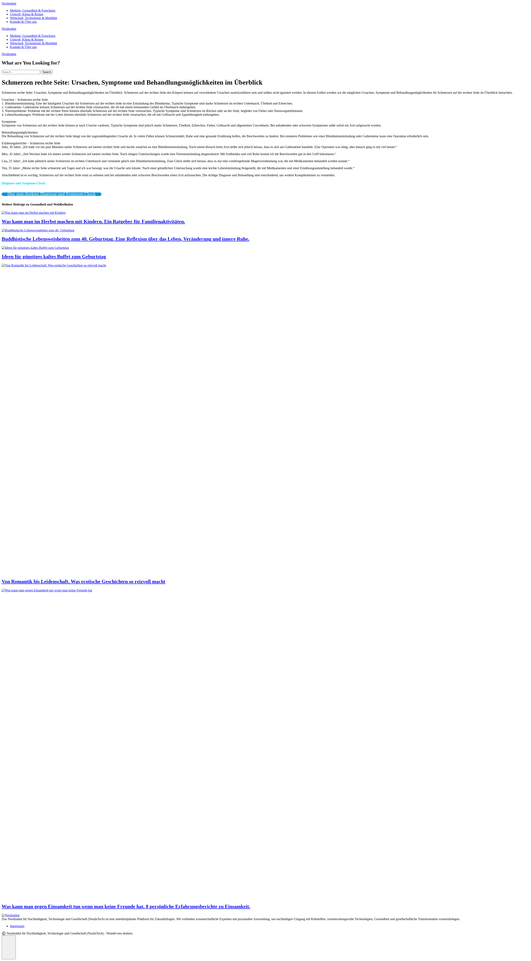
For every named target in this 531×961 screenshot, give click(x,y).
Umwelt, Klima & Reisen (26, 14)
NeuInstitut (9, 3)
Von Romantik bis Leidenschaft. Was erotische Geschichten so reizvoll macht (83, 581)
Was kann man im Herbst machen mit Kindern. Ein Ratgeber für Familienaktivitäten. (93, 221)
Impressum (17, 926)
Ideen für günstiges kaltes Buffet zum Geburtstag (54, 256)
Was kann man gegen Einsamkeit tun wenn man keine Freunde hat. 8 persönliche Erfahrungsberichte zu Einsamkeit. (126, 906)
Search (47, 72)
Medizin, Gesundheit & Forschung (32, 10)
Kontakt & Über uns (23, 21)
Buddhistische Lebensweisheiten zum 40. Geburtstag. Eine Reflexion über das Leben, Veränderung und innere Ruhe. (125, 239)
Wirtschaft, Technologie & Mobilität (33, 18)
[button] (9, 947)
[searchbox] (21, 72)
